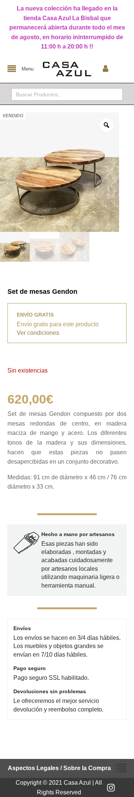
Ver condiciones (38, 333)
